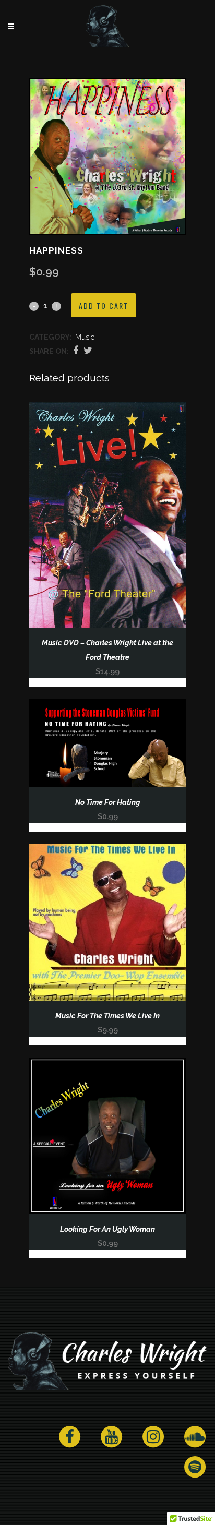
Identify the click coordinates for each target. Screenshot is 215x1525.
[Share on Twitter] (87, 350)
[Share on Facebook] (75, 350)
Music (84, 337)
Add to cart (103, 305)
